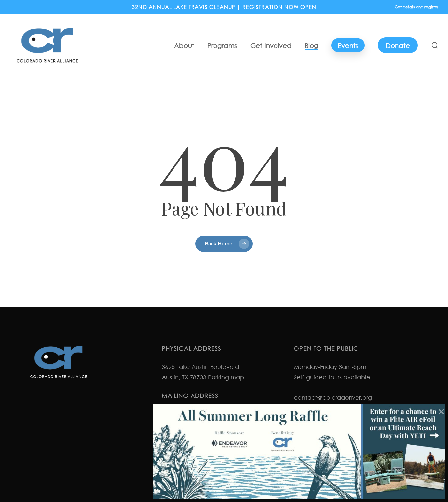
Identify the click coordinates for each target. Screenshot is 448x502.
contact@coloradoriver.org (333, 397)
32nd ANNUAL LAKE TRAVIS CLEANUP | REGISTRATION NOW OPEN (224, 7)
